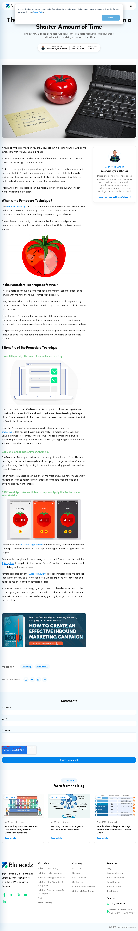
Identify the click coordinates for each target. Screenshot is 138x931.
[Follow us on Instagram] (18, 895)
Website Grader (114, 886)
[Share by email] (44, 679)
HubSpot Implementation (50, 873)
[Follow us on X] (11, 895)
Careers (76, 873)
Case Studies (113, 882)
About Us (76, 868)
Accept (110, 18)
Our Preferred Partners (83, 886)
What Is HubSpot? (115, 877)
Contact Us (77, 882)
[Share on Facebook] (38, 679)
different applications (32, 544)
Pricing (41, 898)
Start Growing (45, 902)
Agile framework (37, 573)
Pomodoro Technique (16, 206)
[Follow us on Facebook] (4, 895)
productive (7, 432)
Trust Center (113, 891)
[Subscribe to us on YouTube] (25, 895)
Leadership (27, 666)
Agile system (8, 563)
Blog (109, 868)
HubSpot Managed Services (51, 877)
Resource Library (115, 873)
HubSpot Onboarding (48, 868)
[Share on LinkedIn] (26, 679)
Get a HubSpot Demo (83, 891)
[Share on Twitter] (32, 679)
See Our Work (79, 877)
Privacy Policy (38, 12)
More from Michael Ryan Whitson (113, 197)
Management (42, 666)
